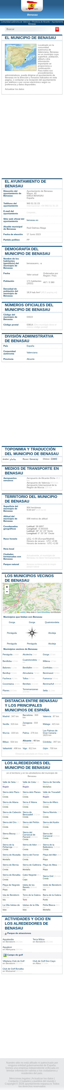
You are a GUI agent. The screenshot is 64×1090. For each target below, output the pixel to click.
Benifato (27, 684)
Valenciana (32, 352)
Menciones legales (19, 1078)
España (30, 346)
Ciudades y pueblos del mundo (37, 1081)
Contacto (13, 1081)
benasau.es (32, 220)
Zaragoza (27, 723)
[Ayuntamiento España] (32, 5)
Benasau (32, 14)
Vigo (25, 748)
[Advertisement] (32, 136)
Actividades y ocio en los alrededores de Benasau (27, 923)
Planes (6, 690)
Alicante (30, 359)
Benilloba (7, 661)
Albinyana (10, 949)
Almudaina (28, 673)
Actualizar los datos (14, 89)
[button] (7, 587)
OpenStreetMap (43, 612)
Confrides (47, 667)
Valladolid (7, 748)
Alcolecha (27, 654)
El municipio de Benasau (30, 38)
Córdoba (47, 742)
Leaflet (22, 612)
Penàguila (12, 633)
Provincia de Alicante (41, 22)
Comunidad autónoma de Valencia (15, 22)
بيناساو (13, 459)
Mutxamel (10, 971)
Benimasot (48, 673)
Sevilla (6, 724)
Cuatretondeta (30, 660)
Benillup (6, 673)
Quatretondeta (52, 622)
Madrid (6, 716)
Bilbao (6, 742)
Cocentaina (8, 684)
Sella (45, 690)
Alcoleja (52, 633)
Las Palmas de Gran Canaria (50, 731)
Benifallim (27, 667)
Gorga (12, 622)
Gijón (45, 748)
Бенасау (34, 459)
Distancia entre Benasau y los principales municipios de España (31, 705)
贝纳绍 (54, 459)
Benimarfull (48, 684)
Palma (26, 733)
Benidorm (10, 942)
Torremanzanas (30, 689)
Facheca (7, 678)
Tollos (25, 678)
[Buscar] (57, 29)
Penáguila (7, 654)
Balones (7, 667)
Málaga (46, 724)
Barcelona (28, 715)
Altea (38, 963)
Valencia (47, 716)
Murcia (6, 733)
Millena (46, 661)
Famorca (47, 678)
